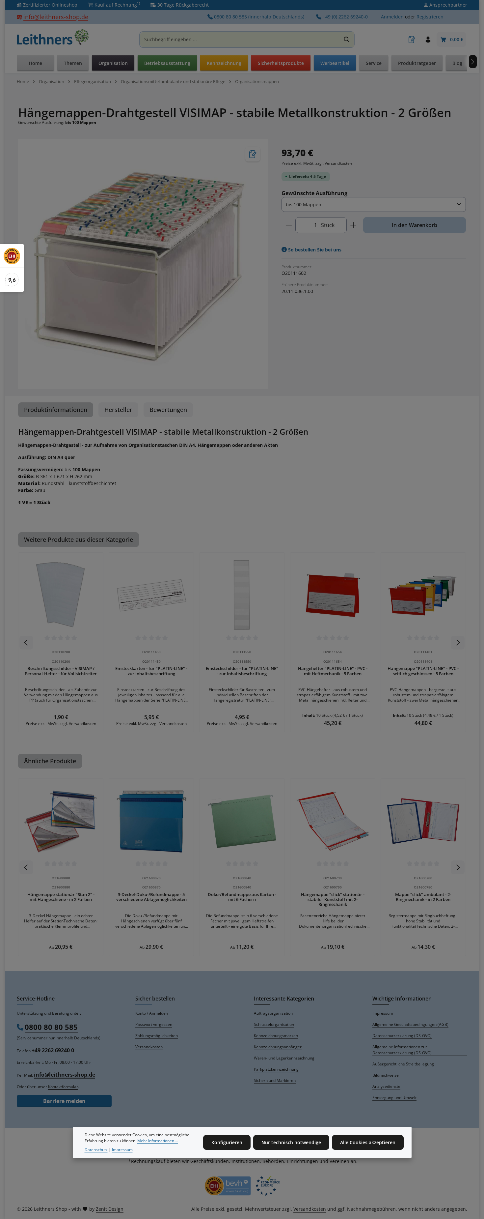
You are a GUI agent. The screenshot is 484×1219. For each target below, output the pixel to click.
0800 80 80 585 (51, 1027)
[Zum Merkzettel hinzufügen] (252, 154)
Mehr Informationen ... (157, 1141)
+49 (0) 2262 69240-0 (345, 17)
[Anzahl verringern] (289, 225)
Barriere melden (64, 1101)
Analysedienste (386, 1086)
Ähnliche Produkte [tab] (50, 761)
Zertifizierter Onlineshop (50, 5)
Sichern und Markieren (275, 1080)
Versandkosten (149, 1047)
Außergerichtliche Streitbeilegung (403, 1064)
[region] (143, 264)
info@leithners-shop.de (55, 17)
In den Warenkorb (414, 225)
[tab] (55, 409)
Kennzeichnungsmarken (276, 1035)
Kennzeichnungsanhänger (278, 1047)
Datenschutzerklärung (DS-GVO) (402, 1035)
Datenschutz (96, 1149)
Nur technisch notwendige (291, 1142)
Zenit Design (109, 1209)
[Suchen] (347, 39)
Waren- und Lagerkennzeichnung (284, 1058)
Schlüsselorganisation (274, 1024)
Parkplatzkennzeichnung (276, 1069)
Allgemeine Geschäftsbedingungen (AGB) (410, 1024)
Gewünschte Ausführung (314, 193)
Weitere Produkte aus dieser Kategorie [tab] (78, 539)
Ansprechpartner (448, 5)
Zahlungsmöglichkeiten (156, 1035)
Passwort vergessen (153, 1024)
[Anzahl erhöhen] (353, 225)
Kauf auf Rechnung (117, 5)
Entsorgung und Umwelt (394, 1097)
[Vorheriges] (26, 643)
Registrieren (430, 17)
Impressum (382, 1013)
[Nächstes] (473, 61)
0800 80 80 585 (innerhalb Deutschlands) (259, 17)
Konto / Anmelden (151, 1013)
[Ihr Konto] (427, 39)
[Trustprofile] (242, 1186)
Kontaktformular (63, 1086)
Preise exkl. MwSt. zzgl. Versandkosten (317, 163)
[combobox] (240, 39)
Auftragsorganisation (273, 1013)
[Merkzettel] (411, 39)
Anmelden (392, 17)
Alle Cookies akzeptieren (367, 1142)
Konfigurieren (226, 1142)
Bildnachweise (385, 1075)
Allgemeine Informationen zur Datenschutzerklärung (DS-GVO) (402, 1050)
